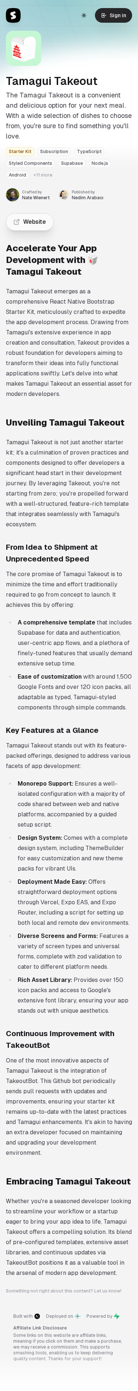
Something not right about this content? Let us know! (63, 1291)
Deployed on (59, 1316)
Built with (23, 1316)
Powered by (99, 1316)
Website (34, 221)
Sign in (118, 15)
